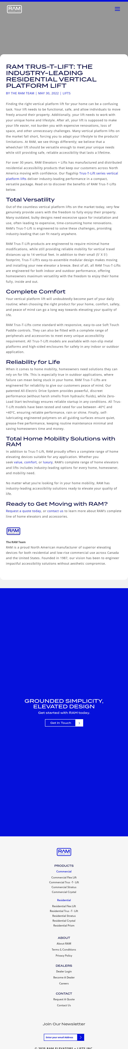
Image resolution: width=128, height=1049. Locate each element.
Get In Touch (60, 723)
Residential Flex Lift (64, 906)
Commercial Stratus (64, 887)
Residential (64, 900)
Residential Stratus (64, 916)
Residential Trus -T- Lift (64, 911)
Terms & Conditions (64, 949)
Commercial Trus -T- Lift (64, 882)
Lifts (67, 93)
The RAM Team (22, 93)
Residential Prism (63, 925)
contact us (55, 511)
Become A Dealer (64, 977)
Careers (64, 983)
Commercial (64, 871)
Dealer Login (64, 971)
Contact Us (64, 1005)
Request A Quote (64, 999)
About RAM (64, 943)
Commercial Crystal (64, 892)
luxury (48, 462)
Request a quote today (23, 511)
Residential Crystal (63, 920)
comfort (30, 462)
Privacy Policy (64, 955)
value (18, 462)
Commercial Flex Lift (63, 877)
